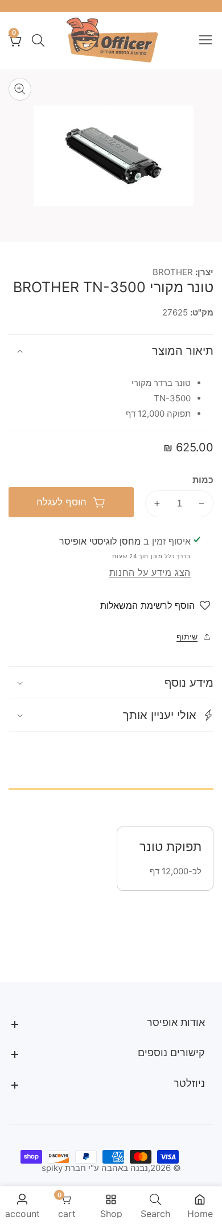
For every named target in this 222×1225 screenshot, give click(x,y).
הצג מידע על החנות (150, 572)
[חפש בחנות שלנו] (35, 40)
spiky (52, 1168)
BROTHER (173, 272)
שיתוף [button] (187, 636)
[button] (111, 715)
